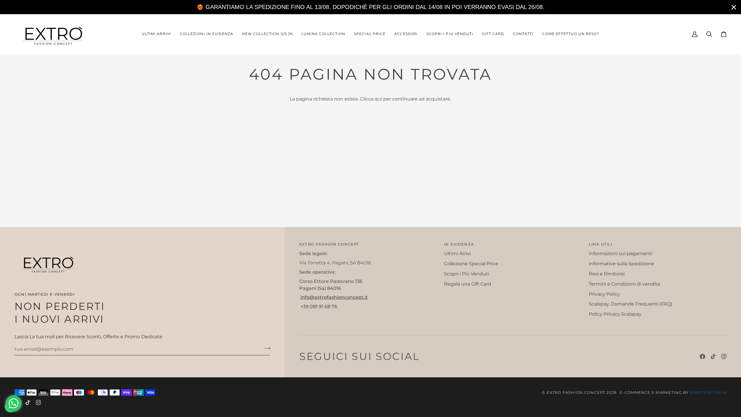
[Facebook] (702, 356)
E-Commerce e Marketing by (673, 392)
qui (378, 99)
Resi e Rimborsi (607, 274)
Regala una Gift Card (467, 284)
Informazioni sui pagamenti (620, 253)
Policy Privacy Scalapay (615, 314)
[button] (206, 34)
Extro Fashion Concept (576, 392)
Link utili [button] (600, 244)
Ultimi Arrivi (457, 253)
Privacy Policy (604, 294)
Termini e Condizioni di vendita (624, 284)
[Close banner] (733, 7)
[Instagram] (724, 356)
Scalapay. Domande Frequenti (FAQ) (630, 304)
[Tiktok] (713, 356)
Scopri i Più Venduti (466, 274)
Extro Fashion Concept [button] (329, 244)
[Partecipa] (265, 348)
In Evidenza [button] (459, 244)
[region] (370, 7)
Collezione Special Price (471, 263)
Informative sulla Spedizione (621, 263)
